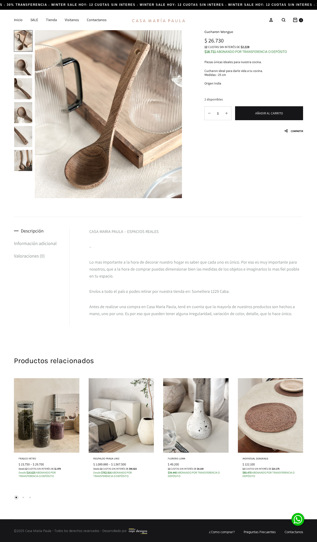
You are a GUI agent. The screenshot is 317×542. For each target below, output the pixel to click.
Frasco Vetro (27, 458)
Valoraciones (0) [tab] (29, 256)
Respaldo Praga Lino (106, 458)
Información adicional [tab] (35, 243)
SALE (34, 20)
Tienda (51, 20)
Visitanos (72, 20)
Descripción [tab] (32, 231)
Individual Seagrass (255, 458)
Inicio (18, 20)
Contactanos (97, 20)
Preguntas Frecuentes (260, 532)
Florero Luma (176, 458)
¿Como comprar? (222, 532)
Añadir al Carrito (269, 113)
